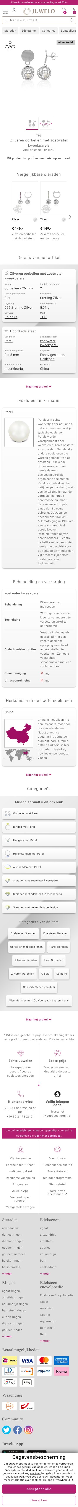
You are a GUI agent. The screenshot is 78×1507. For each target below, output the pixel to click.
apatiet (45, 1248)
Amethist (46, 1308)
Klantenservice (20, 1159)
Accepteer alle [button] (39, 1489)
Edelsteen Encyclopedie (57, 1295)
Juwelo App (20, 1191)
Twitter (6, 1430)
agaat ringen (11, 1291)
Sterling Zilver (51, 298)
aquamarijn (48, 1254)
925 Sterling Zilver (19, 307)
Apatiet (45, 1315)
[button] (5, 10)
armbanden (10, 1228)
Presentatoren (57, 1172)
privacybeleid (61, 1480)
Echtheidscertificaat (20, 1165)
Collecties (48, 31)
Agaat (44, 1302)
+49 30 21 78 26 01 (20, 1117)
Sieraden (10, 31)
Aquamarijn (48, 1321)
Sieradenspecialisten (57, 1165)
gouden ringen (12, 1248)
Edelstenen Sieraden (23, 934)
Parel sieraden (59, 947)
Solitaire (11, 317)
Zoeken (72, 20)
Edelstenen (29, 31)
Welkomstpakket (20, 1172)
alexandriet (48, 1235)
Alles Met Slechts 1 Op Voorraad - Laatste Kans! (38, 1001)
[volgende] (69, 217)
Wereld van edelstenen (56, 1192)
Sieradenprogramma (57, 1178)
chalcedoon (48, 1267)
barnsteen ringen (14, 1311)
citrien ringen (11, 1317)
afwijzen (35, 1474)
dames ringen (11, 1235)
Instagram (28, 1430)
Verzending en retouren (20, 1199)
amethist (46, 1241)
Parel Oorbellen (53, 960)
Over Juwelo (57, 1159)
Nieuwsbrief (57, 1185)
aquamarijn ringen (15, 1304)
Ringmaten (20, 1185)
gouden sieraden (14, 1254)
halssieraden (11, 1267)
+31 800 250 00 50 (23, 1108)
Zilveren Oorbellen (22, 974)
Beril (43, 1334)
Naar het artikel (37, 387)
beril (43, 1261)
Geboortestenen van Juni (39, 987)
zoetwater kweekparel (49, 343)
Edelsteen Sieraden (55, 934)
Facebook (17, 1430)
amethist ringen (13, 1298)
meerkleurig (14, 369)
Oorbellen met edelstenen (26, 947)
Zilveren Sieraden (26, 960)
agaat (44, 1228)
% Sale (45, 974)
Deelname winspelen (20, 1178)
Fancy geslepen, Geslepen (52, 357)
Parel (9, 341)
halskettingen (11, 1261)
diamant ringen (13, 1241)
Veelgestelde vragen (20, 1207)
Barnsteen (47, 1328)
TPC (43, 317)
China (44, 369)
